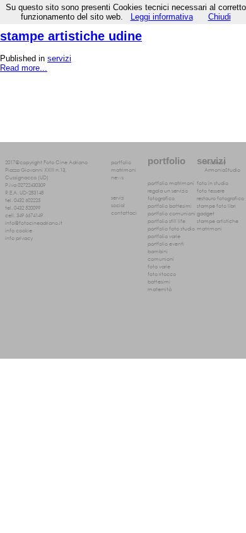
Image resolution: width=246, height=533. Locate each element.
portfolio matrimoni (171, 182)
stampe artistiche (217, 220)
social (118, 204)
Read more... (23, 68)
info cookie (18, 230)
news (117, 177)
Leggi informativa (162, 16)
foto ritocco (162, 273)
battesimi (159, 281)
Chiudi (219, 16)
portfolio (121, 161)
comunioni (161, 258)
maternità (160, 288)
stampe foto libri (216, 205)
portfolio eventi (166, 243)
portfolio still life (166, 220)
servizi (59, 58)
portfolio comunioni (172, 213)
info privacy (19, 237)
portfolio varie (164, 235)
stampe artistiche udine (71, 36)
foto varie (159, 266)
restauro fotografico (220, 197)
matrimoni (123, 169)
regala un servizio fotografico (168, 193)
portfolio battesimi (170, 205)
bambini (158, 251)
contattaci (124, 212)
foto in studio (212, 182)
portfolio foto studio (171, 228)
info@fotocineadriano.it (33, 222)
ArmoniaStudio (222, 169)
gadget (205, 213)
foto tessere (211, 190)
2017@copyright (23, 161)
